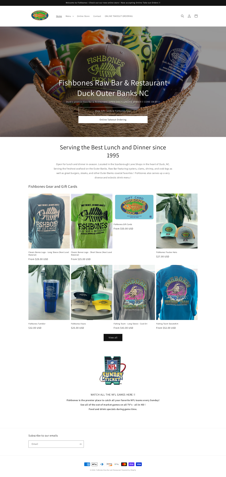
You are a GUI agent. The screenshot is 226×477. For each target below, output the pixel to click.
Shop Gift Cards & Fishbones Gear (113, 110)
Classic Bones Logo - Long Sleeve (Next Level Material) (48, 253)
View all (113, 337)
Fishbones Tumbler (36, 324)
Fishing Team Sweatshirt (167, 324)
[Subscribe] (80, 444)
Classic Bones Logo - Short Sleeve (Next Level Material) (91, 253)
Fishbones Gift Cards (123, 224)
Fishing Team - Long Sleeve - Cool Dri (130, 324)
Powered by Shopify (128, 470)
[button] (69, 16)
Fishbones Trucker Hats (166, 252)
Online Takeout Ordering (113, 119)
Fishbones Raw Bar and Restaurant (108, 470)
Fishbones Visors (78, 324)
